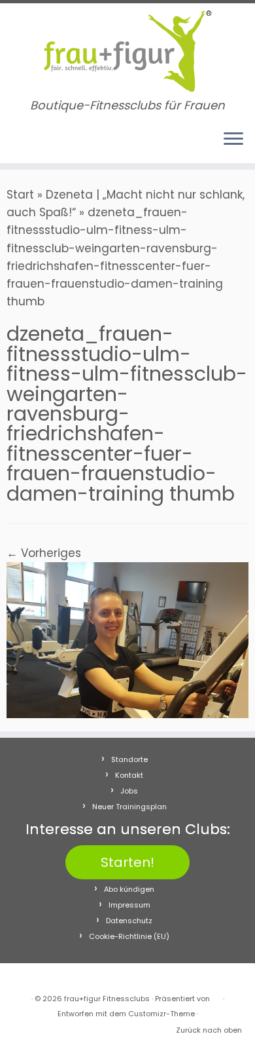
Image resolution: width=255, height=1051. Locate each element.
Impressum (129, 905)
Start (20, 194)
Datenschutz (129, 920)
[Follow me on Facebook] (14, 145)
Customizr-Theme (161, 1013)
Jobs (129, 791)
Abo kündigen (129, 889)
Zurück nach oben (209, 1030)
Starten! (127, 862)
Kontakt (129, 775)
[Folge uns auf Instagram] (27, 145)
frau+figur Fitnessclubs (107, 998)
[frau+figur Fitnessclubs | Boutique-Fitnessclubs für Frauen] (127, 51)
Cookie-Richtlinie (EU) (129, 936)
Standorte (129, 759)
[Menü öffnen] (233, 139)
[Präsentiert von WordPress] (216, 996)
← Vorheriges (44, 553)
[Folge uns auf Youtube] (39, 145)
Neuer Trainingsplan (129, 806)
